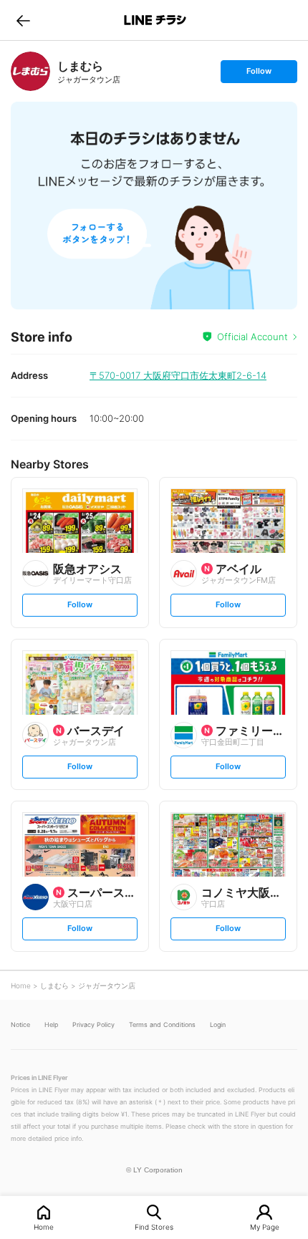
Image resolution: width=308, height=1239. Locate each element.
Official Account (252, 336)
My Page (264, 1226)
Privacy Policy (93, 1024)
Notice (20, 1024)
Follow (258, 74)
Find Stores (154, 1226)
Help (51, 1024)
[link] (30, 71)
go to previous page (23, 20)
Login (218, 1024)
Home (44, 1226)
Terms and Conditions (162, 1024)
